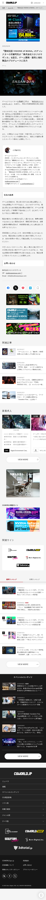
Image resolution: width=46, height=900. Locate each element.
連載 (4, 787)
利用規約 (26, 861)
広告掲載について (8, 865)
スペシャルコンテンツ (10, 792)
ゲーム (4, 65)
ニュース (10, 8)
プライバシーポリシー (30, 869)
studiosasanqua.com (11, 181)
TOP (3, 8)
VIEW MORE (23, 460)
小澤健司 (20, 101)
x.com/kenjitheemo (26, 184)
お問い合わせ (27, 865)
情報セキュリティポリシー (11, 869)
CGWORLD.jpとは (8, 861)
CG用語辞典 (7, 797)
